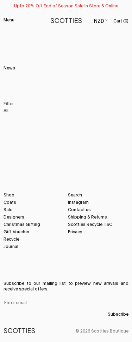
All (6, 110)
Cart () (120, 20)
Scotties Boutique (109, 330)
